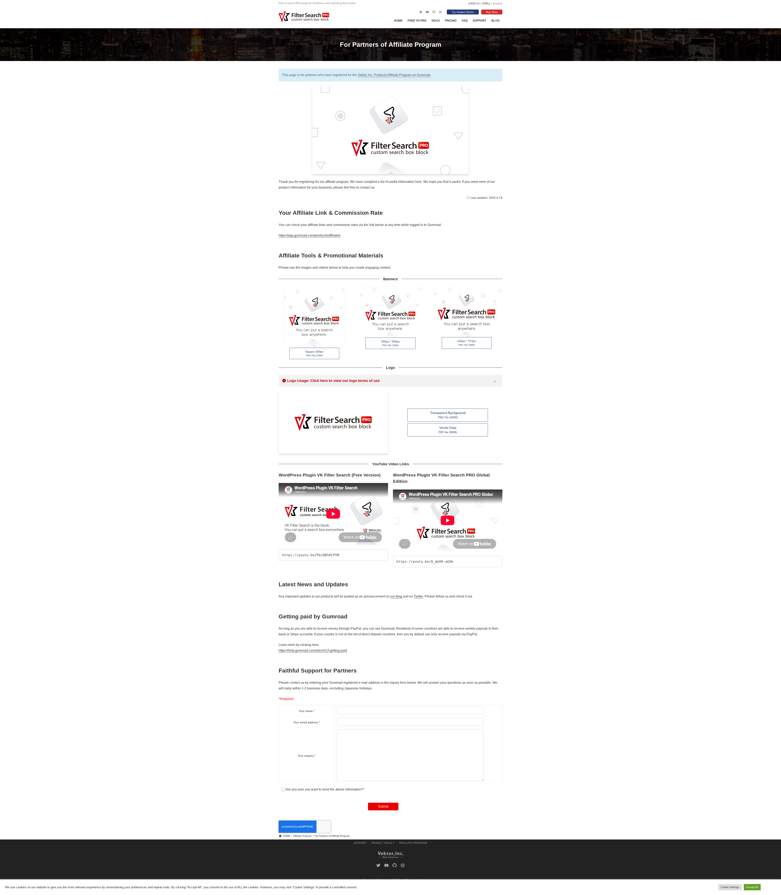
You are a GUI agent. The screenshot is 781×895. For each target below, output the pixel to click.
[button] (314, 353)
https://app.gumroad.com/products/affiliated (309, 235)
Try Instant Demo (463, 12)
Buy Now (491, 12)
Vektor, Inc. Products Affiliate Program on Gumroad (394, 75)
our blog (396, 596)
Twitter (418, 596)
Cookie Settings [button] (730, 887)
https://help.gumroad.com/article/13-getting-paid (313, 650)
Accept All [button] (752, 887)
